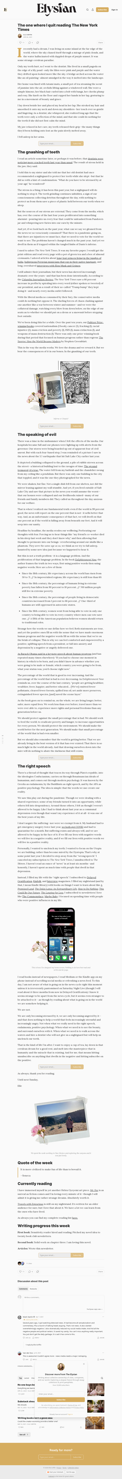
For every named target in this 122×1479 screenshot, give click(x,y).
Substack (51, 1476)
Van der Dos (28, 1353)
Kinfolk (37, 881)
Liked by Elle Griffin (32, 1320)
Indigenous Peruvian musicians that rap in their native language (60, 261)
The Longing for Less (52, 892)
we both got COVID (72, 826)
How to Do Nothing (88, 888)
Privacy (59, 1468)
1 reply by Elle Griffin (33, 1345)
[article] (61, 1423)
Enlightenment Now (86, 559)
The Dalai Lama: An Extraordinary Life (56, 888)
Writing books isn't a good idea (35, 1418)
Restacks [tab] (33, 1289)
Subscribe (102, 9)
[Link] (14, 152)
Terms (64, 1468)
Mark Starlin (28, 1317)
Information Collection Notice (60, 1407)
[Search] (87, 9)
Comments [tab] (23, 1289)
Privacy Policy (79, 1407)
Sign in (115, 9)
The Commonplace (32, 896)
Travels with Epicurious (30, 1203)
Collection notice (73, 1468)
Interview (52, 881)
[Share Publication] (92, 9)
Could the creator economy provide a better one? (38, 1421)
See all (22, 1434)
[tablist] (28, 1288)
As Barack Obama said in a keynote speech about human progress (54, 653)
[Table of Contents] (2, 739)
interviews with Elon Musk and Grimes (58, 265)
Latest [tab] (26, 1378)
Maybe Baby (51, 896)
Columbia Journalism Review (37, 279)
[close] (84, 1364)
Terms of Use (72, 1405)
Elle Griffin (27, 35)
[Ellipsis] (103, 1317)
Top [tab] (20, 1378)
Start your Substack (56, 1472)
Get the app (70, 1472)
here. (75, 1217)
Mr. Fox (94, 1190)
